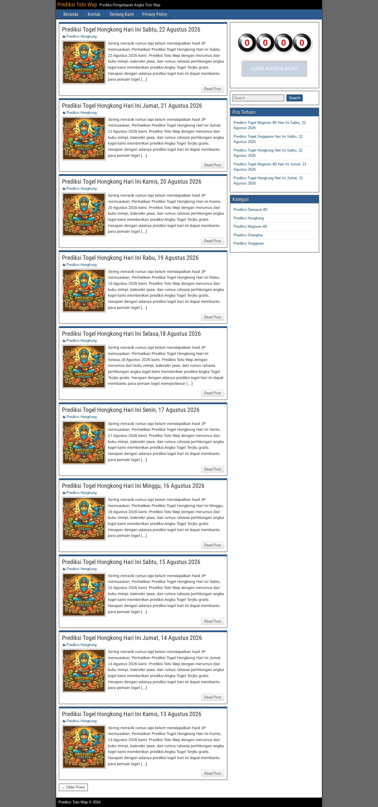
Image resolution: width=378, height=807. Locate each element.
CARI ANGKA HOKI (274, 68)
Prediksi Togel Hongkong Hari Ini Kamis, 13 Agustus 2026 (131, 714)
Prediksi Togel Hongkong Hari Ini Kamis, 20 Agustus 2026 (131, 181)
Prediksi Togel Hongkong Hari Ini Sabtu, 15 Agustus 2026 (131, 562)
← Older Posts (73, 787)
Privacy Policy (154, 14)
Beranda (70, 14)
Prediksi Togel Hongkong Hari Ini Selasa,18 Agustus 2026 (131, 333)
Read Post (212, 89)
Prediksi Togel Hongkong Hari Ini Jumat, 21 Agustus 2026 (132, 105)
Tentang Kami (121, 14)
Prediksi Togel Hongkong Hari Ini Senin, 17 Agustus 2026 (131, 409)
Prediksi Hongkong (81, 36)
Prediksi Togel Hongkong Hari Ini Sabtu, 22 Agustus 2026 (131, 29)
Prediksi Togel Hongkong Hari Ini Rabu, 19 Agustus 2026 (130, 257)
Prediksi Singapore (249, 243)
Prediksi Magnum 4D (250, 226)
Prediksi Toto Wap (77, 4)
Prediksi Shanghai (248, 235)
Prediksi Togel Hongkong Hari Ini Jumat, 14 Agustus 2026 (132, 637)
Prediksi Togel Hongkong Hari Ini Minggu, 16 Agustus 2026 (133, 485)
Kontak (94, 14)
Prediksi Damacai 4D (250, 209)
